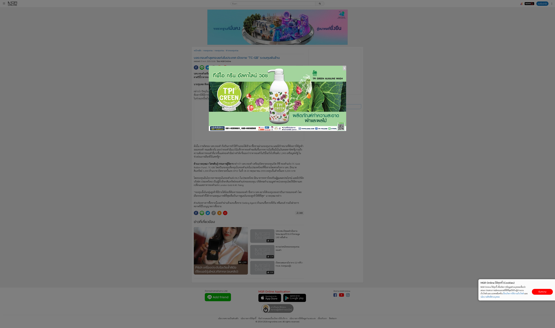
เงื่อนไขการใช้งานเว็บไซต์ (513, 293)
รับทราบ (542, 292)
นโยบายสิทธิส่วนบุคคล (490, 296)
